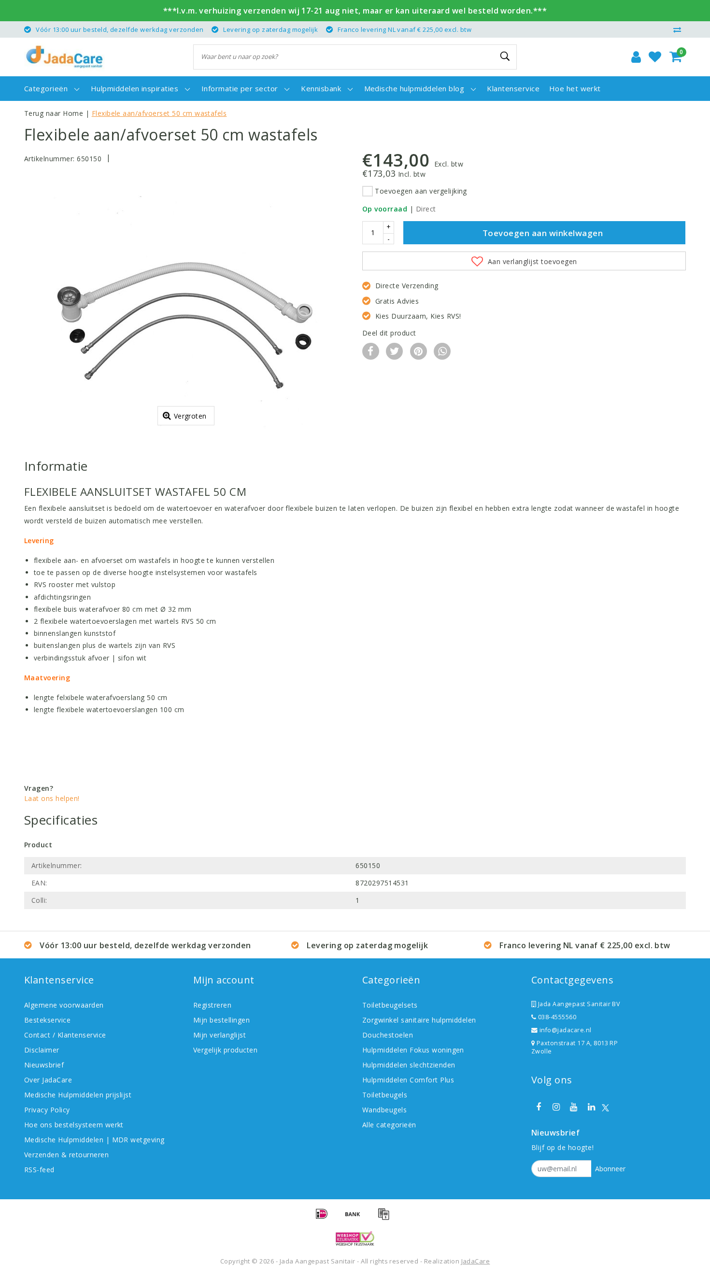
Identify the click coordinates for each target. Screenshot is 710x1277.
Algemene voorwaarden (64, 1005)
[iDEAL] (325, 1218)
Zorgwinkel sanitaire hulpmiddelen (419, 1019)
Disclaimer (41, 1049)
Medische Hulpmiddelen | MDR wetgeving (94, 1139)
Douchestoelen (387, 1034)
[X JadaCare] (605, 1107)
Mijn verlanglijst (219, 1034)
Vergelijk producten (225, 1049)
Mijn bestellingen (221, 1019)
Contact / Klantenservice (65, 1034)
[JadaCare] (64, 57)
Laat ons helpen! (52, 798)
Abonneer (610, 1168)
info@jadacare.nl (566, 1030)
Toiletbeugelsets (390, 1005)
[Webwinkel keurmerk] (355, 1238)
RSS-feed (39, 1169)
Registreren (212, 1005)
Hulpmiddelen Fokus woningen (413, 1049)
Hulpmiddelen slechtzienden (408, 1064)
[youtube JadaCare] (574, 1107)
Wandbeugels (384, 1109)
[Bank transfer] (356, 1218)
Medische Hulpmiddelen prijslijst (77, 1094)
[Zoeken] (505, 56)
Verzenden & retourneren (66, 1154)
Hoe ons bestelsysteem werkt (74, 1124)
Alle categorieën (389, 1124)
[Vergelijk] (679, 29)
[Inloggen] (636, 57)
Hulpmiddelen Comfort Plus (408, 1079)
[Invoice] (385, 1218)
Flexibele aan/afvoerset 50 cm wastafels (159, 113)
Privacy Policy (47, 1109)
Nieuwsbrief (44, 1064)
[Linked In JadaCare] (591, 1107)
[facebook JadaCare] (538, 1107)
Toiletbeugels (384, 1094)
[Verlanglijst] (655, 57)
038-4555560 (556, 1017)
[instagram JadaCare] (556, 1107)
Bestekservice (47, 1019)
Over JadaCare (48, 1079)
